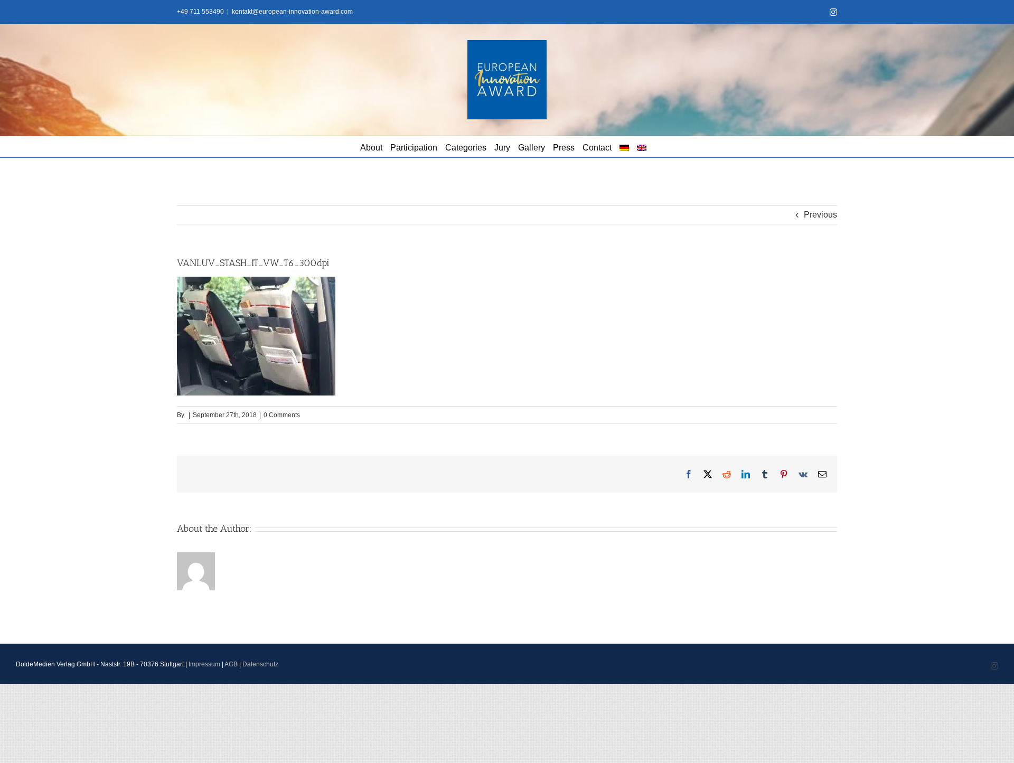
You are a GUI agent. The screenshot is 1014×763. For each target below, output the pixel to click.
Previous (820, 214)
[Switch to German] (624, 146)
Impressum (204, 664)
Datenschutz (260, 664)
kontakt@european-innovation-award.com (292, 11)
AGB (231, 664)
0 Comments (282, 415)
